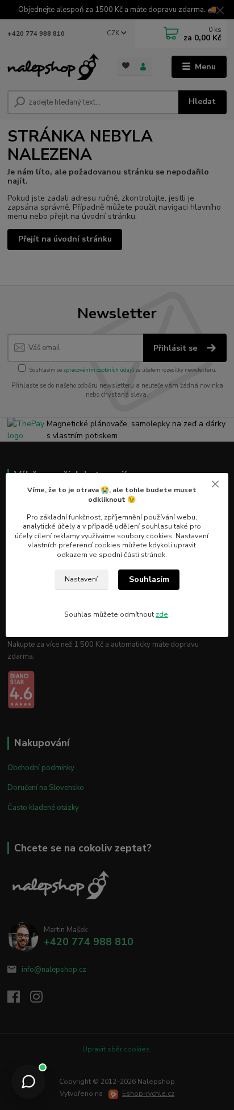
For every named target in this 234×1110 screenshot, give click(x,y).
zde (162, 614)
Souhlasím (149, 579)
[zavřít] (215, 484)
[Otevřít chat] (28, 1082)
